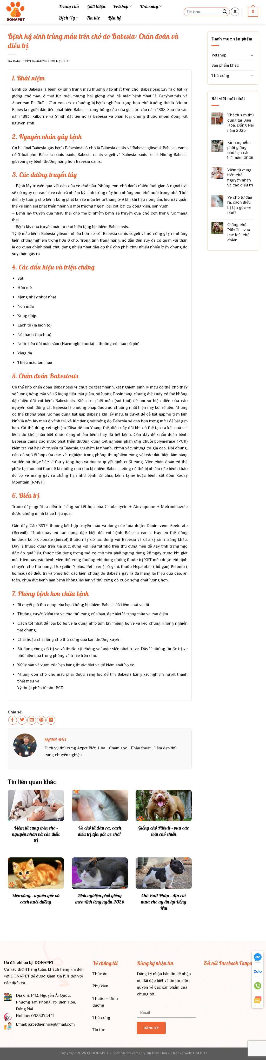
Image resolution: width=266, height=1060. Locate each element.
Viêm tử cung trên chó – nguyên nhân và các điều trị (36, 834)
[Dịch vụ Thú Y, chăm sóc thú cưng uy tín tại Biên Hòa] (25, 12)
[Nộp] (224, 11)
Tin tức (93, 18)
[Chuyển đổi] (252, 55)
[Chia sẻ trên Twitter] (22, 720)
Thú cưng (149, 6)
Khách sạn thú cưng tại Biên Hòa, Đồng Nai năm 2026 (240, 122)
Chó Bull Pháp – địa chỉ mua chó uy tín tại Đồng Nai (164, 902)
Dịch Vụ (67, 18)
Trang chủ (69, 6)
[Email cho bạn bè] (31, 720)
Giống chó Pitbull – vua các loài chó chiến (163, 831)
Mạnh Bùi (63, 61)
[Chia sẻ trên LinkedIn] (50, 720)
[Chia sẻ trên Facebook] (12, 720)
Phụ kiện (100, 985)
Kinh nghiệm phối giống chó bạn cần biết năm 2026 (240, 150)
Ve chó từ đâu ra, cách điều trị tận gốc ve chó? (100, 831)
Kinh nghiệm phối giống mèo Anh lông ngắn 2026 (99, 899)
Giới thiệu (96, 6)
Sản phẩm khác (225, 65)
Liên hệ (114, 18)
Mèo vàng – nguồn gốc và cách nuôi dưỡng (36, 899)
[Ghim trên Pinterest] (41, 720)
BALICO (200, 1053)
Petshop (121, 6)
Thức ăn (100, 973)
